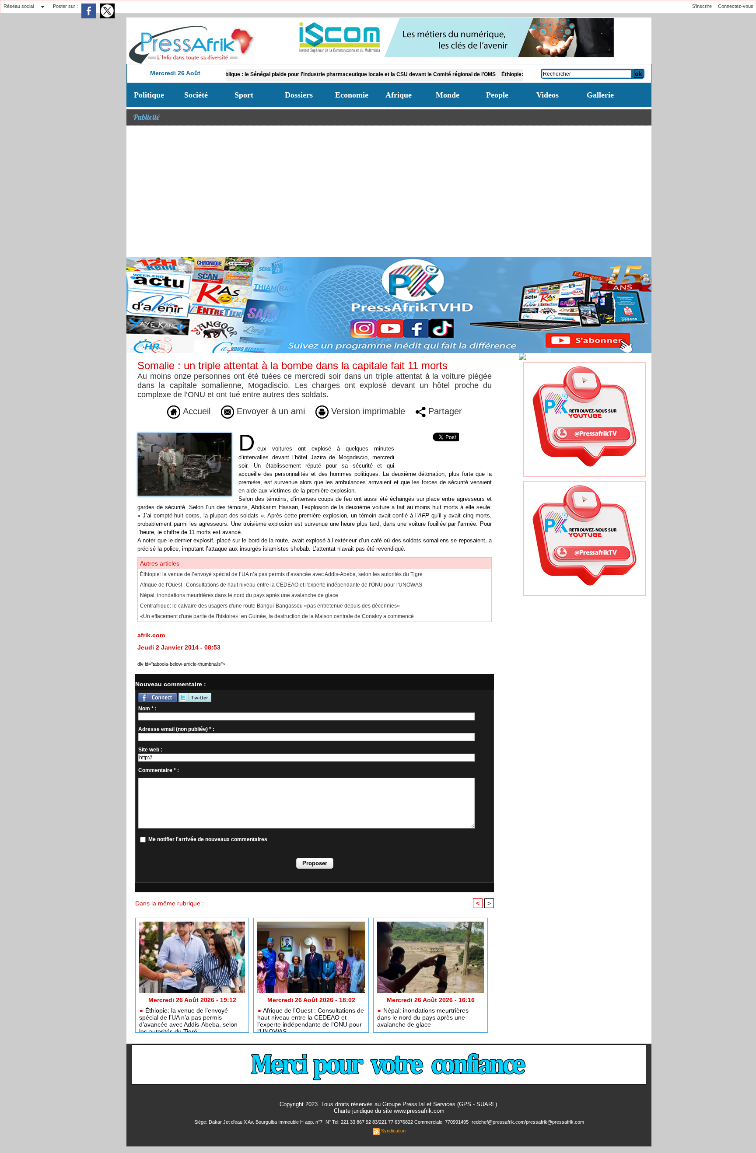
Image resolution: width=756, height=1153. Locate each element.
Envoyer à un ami (269, 411)
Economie (351, 95)
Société (196, 95)
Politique (149, 95)
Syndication (393, 1130)
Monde (447, 95)
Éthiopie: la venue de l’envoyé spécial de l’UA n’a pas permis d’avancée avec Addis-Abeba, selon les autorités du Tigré (281, 574)
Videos (547, 95)
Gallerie (600, 95)
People (497, 95)
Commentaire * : (158, 770)
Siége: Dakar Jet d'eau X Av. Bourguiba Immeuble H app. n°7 (259, 1122)
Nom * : (147, 709)
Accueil (195, 411)
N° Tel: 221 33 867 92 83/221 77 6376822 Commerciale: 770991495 (398, 1122)
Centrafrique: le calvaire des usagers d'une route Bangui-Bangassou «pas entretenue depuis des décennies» (270, 606)
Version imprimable (367, 411)
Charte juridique (353, 1111)
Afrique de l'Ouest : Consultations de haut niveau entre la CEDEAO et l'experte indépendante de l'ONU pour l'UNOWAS (281, 585)
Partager (444, 411)
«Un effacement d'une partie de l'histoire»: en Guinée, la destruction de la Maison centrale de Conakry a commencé (277, 616)
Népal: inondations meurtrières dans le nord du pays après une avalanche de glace (239, 595)
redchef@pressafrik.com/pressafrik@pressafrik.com (528, 1122)
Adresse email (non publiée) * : (176, 729)
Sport (243, 95)
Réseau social (19, 6)
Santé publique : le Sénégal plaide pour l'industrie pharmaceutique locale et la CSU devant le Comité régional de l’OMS (310, 74)
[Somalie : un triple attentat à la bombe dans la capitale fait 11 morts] (184, 435)
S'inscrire (702, 6)
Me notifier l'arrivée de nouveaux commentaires (207, 839)
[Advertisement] (388, 191)
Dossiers (299, 95)
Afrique (398, 95)
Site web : (150, 750)
